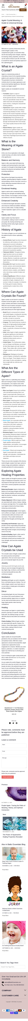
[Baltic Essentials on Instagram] (17, 1005)
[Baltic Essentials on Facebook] (13, 1005)
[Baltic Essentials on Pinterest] (15, 1005)
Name (3, 744)
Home (3, 14)
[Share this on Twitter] (13, 723)
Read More (5, 869)
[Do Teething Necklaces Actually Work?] (14, 932)
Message (4, 757)
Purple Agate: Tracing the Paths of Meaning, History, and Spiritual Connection (13, 808)
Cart (25, 6)
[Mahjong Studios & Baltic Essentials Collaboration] (14, 891)
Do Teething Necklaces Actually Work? (13, 945)
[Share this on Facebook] (10, 723)
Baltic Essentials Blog (10, 14)
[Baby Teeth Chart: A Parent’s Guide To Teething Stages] (14, 853)
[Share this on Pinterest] (16, 723)
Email (3, 751)
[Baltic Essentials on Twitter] (11, 1005)
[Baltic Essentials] (14, 6)
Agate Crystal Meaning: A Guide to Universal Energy (12, 16)
